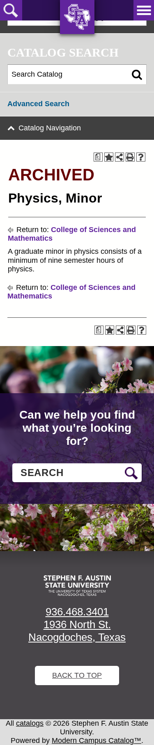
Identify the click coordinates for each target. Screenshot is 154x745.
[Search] (137, 74)
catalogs (30, 723)
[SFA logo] (77, 585)
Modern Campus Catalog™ (96, 740)
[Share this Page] (119, 157)
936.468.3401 (77, 612)
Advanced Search (38, 104)
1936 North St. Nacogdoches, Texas (77, 630)
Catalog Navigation (49, 128)
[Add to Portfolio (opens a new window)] (108, 157)
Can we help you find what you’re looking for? (77, 427)
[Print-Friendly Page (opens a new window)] (130, 157)
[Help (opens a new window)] (140, 157)
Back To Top (77, 675)
